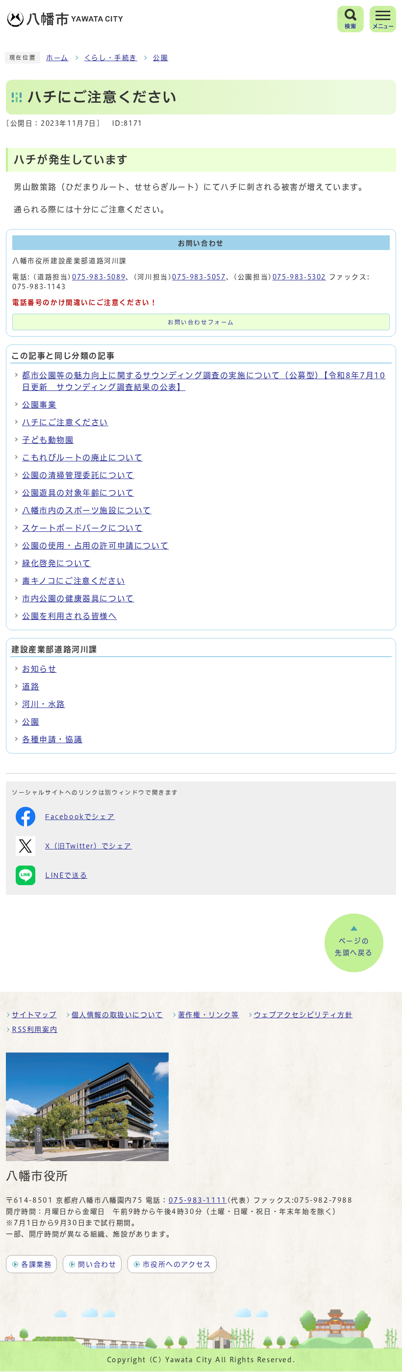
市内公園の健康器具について (78, 598)
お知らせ (39, 669)
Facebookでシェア (80, 816)
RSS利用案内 (34, 1029)
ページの (354, 947)
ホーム (57, 57)
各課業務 (36, 1264)
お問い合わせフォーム (201, 322)
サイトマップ (34, 1014)
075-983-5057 (199, 277)
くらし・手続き (110, 57)
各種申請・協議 (52, 739)
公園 (160, 57)
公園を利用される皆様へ (69, 616)
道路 (30, 686)
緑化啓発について (56, 563)
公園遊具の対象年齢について (78, 493)
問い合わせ (97, 1264)
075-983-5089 (99, 277)
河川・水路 (43, 704)
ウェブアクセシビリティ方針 (303, 1014)
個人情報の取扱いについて (117, 1014)
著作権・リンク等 (208, 1014)
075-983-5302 (299, 277)
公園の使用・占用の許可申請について (95, 545)
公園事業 (39, 405)
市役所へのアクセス (177, 1264)
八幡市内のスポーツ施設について (86, 510)
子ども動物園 (48, 440)
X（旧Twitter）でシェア (88, 846)
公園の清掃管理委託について (78, 475)
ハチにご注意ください (65, 422)
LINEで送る (66, 875)
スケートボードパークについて (82, 528)
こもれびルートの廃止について (82, 457)
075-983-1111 (198, 1200)
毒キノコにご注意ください (73, 581)
